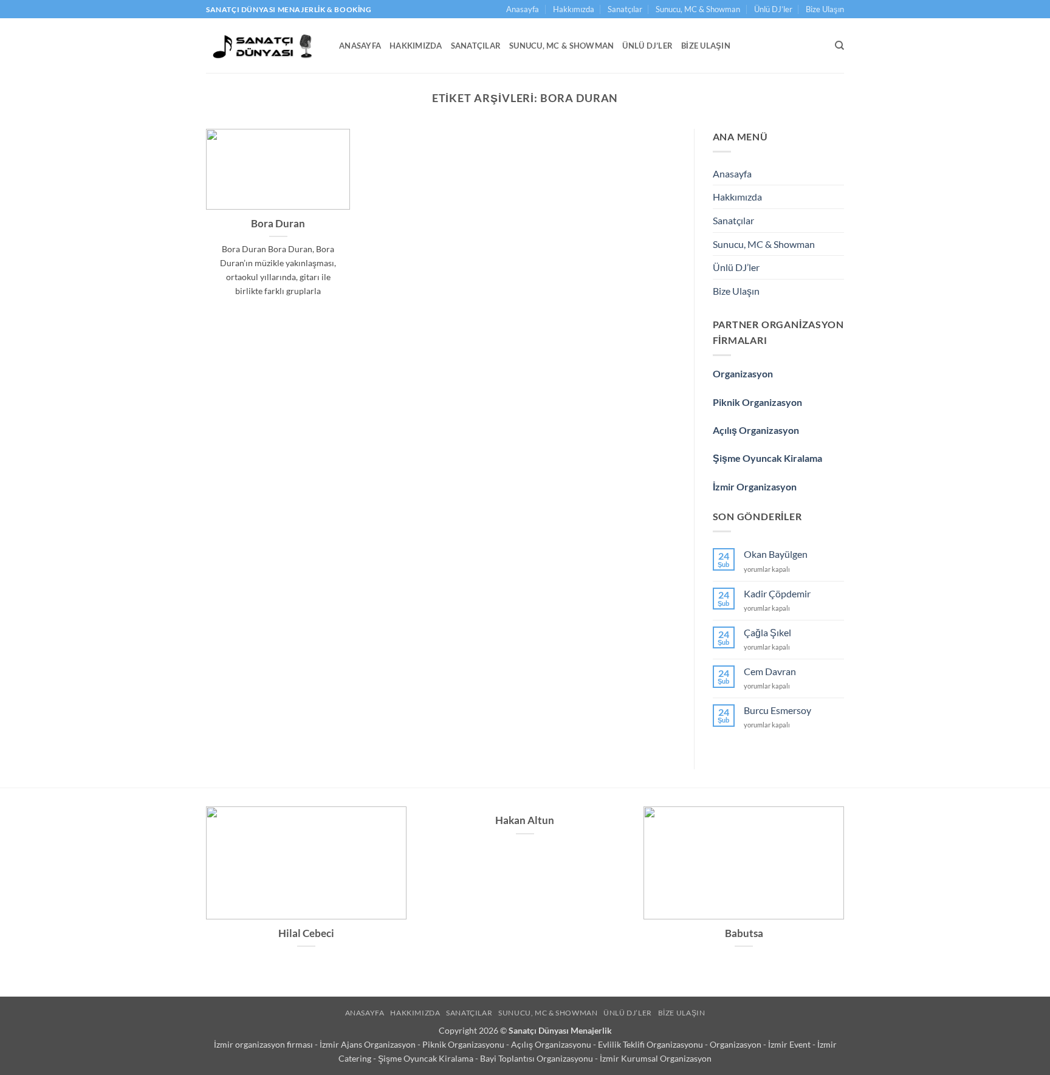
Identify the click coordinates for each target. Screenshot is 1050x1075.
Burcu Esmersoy (777, 710)
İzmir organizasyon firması (264, 1044)
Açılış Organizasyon (756, 430)
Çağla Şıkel (767, 632)
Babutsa (744, 933)
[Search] (839, 45)
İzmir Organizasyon (755, 486)
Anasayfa (522, 9)
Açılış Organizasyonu (552, 1044)
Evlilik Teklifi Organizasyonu (651, 1044)
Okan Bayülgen (776, 554)
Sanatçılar (625, 9)
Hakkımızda (573, 9)
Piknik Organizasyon (757, 402)
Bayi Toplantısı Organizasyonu (537, 1058)
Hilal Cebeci (306, 933)
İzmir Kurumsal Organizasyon (656, 1058)
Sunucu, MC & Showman (698, 9)
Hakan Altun (524, 820)
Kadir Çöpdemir (777, 593)
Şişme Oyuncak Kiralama (767, 458)
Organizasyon (743, 373)
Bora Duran (278, 224)
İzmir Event (790, 1044)
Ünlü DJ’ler (773, 9)
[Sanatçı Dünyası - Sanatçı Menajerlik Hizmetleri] (263, 45)
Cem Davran (770, 671)
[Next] (846, 893)
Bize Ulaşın (825, 9)
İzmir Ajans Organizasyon (368, 1044)
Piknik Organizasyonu (464, 1044)
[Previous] (203, 893)
